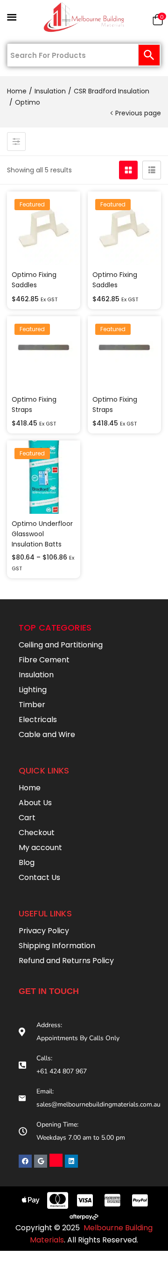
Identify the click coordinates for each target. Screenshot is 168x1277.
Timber (32, 704)
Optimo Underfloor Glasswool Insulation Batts (42, 534)
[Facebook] (25, 1161)
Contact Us (39, 877)
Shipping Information (57, 945)
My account (40, 847)
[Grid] (128, 170)
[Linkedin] (71, 1161)
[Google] (40, 1161)
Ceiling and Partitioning (61, 644)
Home (17, 91)
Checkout (37, 832)
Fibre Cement (44, 659)
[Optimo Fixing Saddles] (43, 228)
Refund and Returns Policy (66, 960)
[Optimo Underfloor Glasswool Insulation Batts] (43, 477)
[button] (157, 21)
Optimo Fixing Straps (34, 404)
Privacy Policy (44, 930)
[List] (151, 170)
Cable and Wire (47, 734)
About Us (35, 802)
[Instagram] (56, 1160)
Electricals (38, 719)
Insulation (50, 91)
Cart (27, 817)
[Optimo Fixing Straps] (43, 353)
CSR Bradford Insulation (111, 91)
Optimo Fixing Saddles (34, 280)
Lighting (33, 689)
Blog (27, 862)
